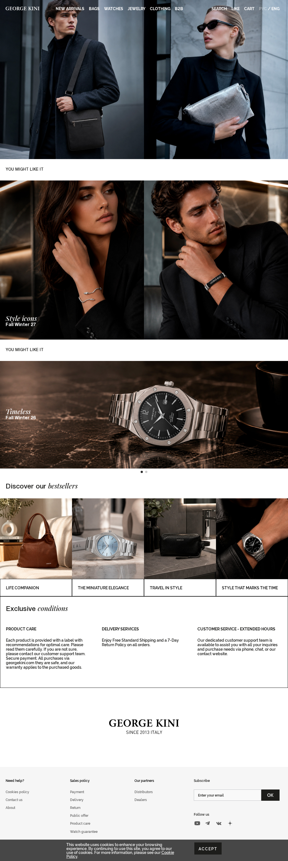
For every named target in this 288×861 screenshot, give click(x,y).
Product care (80, 823)
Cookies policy (17, 791)
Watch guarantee (84, 831)
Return (75, 807)
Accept (208, 848)
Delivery (77, 799)
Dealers (140, 799)
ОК (270, 795)
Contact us (14, 799)
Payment (77, 791)
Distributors (143, 791)
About (10, 807)
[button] (142, 472)
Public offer (79, 815)
